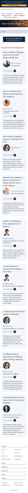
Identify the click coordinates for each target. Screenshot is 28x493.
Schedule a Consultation (14, 5)
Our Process (17, 453)
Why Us (3, 449)
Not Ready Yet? (17, 459)
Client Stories (4, 456)
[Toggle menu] (25, 9)
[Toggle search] (2, 8)
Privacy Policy (4, 482)
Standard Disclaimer (5, 485)
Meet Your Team (17, 449)
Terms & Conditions (18, 482)
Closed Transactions (5, 459)
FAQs (2, 453)
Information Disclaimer (19, 485)
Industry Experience (18, 456)
